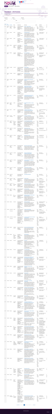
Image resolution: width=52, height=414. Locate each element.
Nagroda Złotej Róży (17, 6)
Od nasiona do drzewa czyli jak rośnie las (29, 326)
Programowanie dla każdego (27, 209)
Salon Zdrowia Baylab (26, 374)
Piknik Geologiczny (26, 234)
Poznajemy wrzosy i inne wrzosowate (28, 358)
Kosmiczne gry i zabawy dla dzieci (28, 145)
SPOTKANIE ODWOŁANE (27, 174)
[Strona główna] (10, 3)
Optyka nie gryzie (26, 178)
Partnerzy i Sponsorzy (11, 6)
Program (5, 6)
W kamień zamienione (27, 32)
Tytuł (5, 20)
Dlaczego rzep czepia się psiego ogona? (28, 287)
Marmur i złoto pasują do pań (27, 38)
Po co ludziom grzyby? (26, 249)
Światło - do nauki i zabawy (27, 26)
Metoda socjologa (26, 67)
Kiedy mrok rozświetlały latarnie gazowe (29, 227)
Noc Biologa (25, 45)
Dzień (16, 20)
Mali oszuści (25, 240)
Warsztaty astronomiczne (27, 128)
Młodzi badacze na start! (27, 135)
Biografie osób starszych (27, 73)
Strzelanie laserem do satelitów (27, 167)
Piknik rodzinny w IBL (26, 368)
